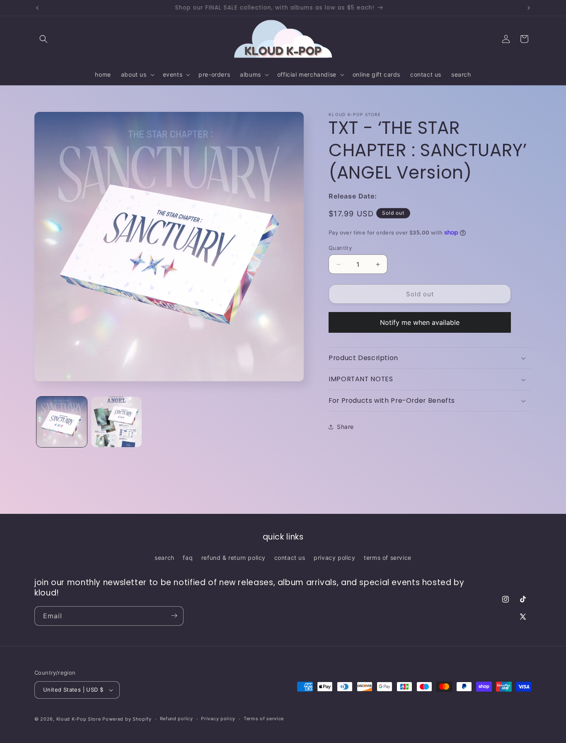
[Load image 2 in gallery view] (116, 422)
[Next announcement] (529, 8)
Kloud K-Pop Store (78, 719)
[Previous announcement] (37, 8)
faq (188, 557)
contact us (289, 557)
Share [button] (345, 426)
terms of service (387, 557)
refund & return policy (233, 557)
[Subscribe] (174, 615)
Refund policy (176, 718)
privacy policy (334, 557)
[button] (43, 39)
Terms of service (264, 718)
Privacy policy (218, 718)
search (164, 557)
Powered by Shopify (127, 719)
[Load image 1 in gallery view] (61, 422)
